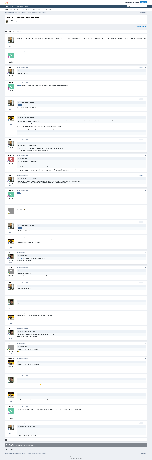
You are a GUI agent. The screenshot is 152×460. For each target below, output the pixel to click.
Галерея (18, 9)
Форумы (6, 9)
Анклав (11, 51)
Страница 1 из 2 (19, 31)
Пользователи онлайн (37, 9)
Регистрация (143, 2)
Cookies (79, 456)
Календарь (12, 9)
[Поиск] (146, 6)
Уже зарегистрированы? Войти (131, 2)
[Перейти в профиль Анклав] (11, 55)
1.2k (11, 61)
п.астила (10, 206)
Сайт (7, 6)
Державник (10, 114)
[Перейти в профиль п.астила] (11, 211)
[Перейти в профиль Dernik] (7, 21)
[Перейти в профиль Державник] (11, 118)
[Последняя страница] (13, 31)
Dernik (12, 20)
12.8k (11, 165)
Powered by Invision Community (76, 458)
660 (11, 217)
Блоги (23, 9)
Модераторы (28, 9)
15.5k (11, 262)
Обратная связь (73, 456)
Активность (12, 6)
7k (11, 124)
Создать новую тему (141, 26)
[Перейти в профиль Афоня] (11, 256)
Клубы (26, 6)
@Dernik (18, 85)
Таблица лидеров (47, 9)
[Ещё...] (145, 36)
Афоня (10, 252)
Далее (10, 31)
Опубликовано (22, 35)
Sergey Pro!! (10, 155)
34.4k (11, 46)
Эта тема (141, 6)
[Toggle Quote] (18, 70)
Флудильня (18, 21)
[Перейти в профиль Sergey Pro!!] (11, 159)
